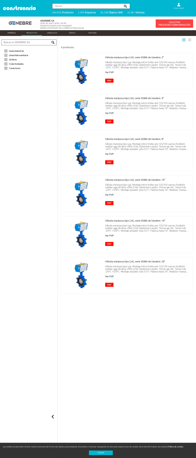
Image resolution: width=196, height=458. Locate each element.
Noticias (92, 33)
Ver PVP (109, 72)
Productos (31, 33)
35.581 (136, 12)
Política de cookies (175, 447)
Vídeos (72, 33)
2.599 (87, 12)
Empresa (11, 33)
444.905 (63, 12)
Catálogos (52, 33)
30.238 (111, 12)
